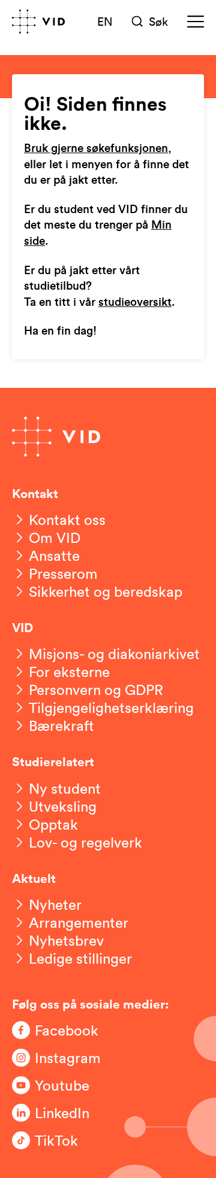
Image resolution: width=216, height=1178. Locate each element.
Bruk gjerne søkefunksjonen (96, 148)
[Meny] (195, 21)
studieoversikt (135, 302)
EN (105, 21)
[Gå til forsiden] (38, 22)
